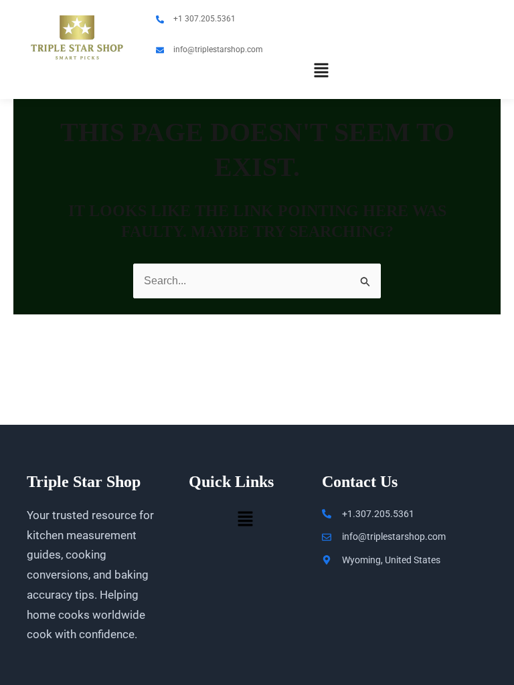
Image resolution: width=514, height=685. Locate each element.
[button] (321, 72)
